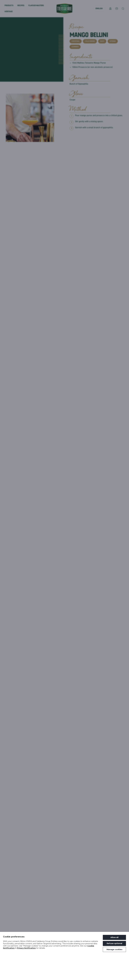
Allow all (114, 937)
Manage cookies (114, 949)
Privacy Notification (26, 948)
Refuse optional (114, 943)
